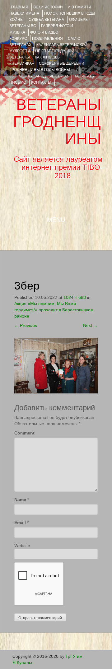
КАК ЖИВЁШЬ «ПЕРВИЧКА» (34, 60)
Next (90, 325)
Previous (25, 325)
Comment (24, 432)
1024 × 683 (74, 297)
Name (20, 499)
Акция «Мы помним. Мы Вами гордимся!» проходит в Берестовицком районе (54, 309)
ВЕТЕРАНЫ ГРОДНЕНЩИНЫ (57, 121)
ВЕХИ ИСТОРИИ (48, 7)
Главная (19, 7)
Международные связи (43, 76)
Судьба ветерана (46, 19)
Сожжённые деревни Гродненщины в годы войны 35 (46, 69)
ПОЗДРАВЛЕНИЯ (47, 38)
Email (20, 522)
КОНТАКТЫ (41, 82)
